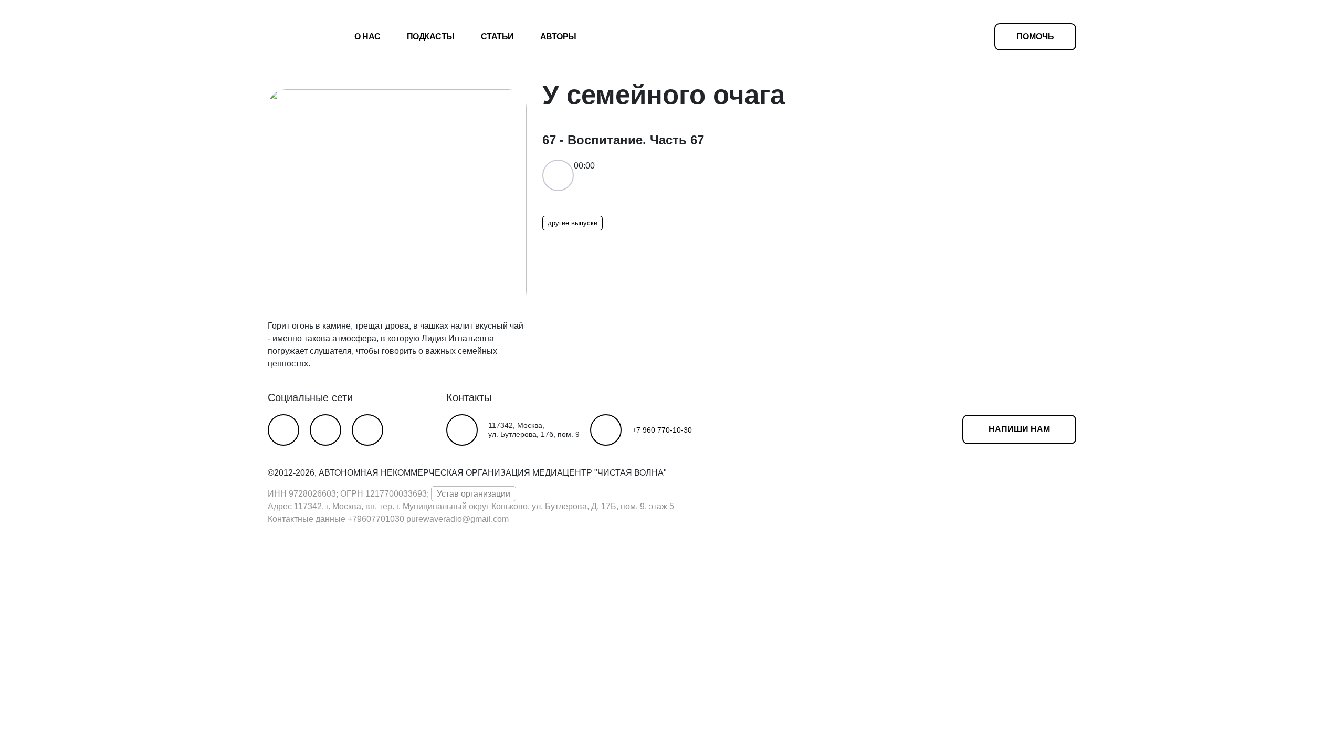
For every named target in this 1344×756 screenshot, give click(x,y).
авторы (558, 36)
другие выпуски (572, 223)
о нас (367, 36)
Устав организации (473, 493)
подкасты (431, 36)
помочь (1035, 36)
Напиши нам (1019, 429)
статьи (497, 36)
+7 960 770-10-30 (662, 430)
